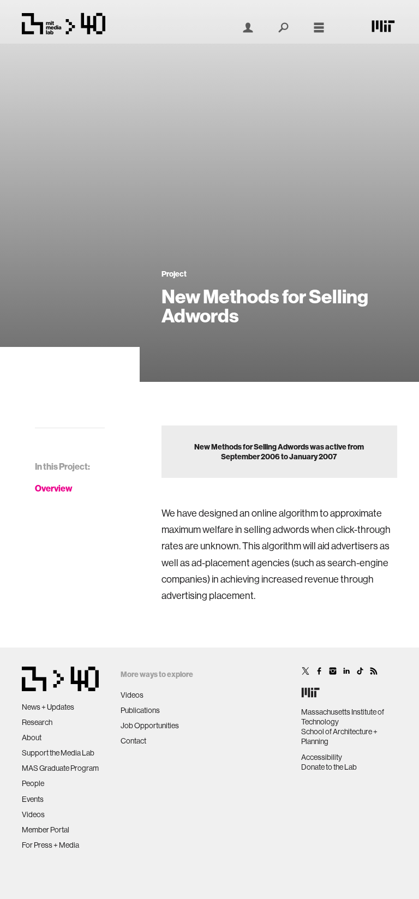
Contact (133, 741)
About (31, 737)
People (33, 783)
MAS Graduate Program (60, 768)
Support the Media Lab (58, 753)
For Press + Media (50, 845)
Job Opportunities (150, 725)
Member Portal (45, 830)
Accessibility (321, 757)
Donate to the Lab (329, 767)
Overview (54, 488)
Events (33, 799)
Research (37, 722)
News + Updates (48, 707)
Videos (33, 814)
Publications (140, 710)
